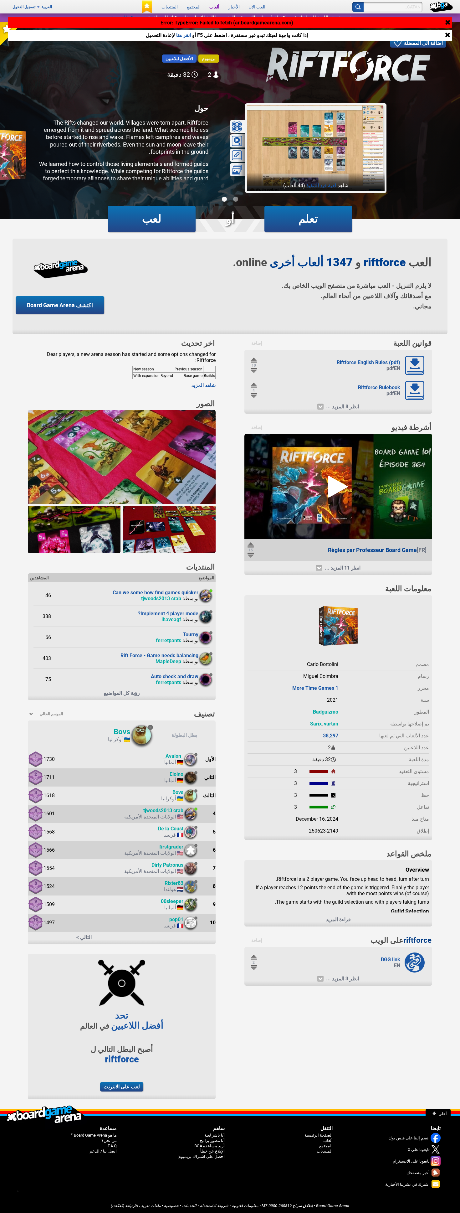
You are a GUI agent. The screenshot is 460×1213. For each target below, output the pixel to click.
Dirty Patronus (167, 865)
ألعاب (214, 6)
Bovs (122, 731)
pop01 (176, 919)
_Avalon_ (173, 756)
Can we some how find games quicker (155, 593)
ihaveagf (171, 619)
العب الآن (256, 6)
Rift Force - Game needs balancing (159, 655)
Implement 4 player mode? (168, 614)
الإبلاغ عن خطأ (212, 1151)
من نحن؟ (109, 1140)
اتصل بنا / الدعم (103, 1151)
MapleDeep (168, 661)
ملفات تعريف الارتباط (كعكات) (136, 1205)
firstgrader (171, 847)
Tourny (190, 634)
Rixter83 (174, 883)
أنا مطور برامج (212, 1140)
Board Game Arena (332, 1205)
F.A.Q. (112, 1145)
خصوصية (171, 1205)
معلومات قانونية (245, 1205)
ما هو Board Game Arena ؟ (94, 1135)
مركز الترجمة (125, 18)
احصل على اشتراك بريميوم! (201, 1156)
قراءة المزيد (338, 919)
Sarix (316, 724)
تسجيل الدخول (24, 7)
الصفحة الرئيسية (318, 1135)
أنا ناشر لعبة (214, 1135)
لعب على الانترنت (122, 1087)
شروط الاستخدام (214, 1205)
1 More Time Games (315, 688)
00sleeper (172, 901)
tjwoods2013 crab (161, 598)
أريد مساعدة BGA (209, 1145)
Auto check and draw (174, 676)
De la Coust (170, 829)
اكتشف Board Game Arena (60, 305)
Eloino (176, 774)
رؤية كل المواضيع (122, 693)
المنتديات (169, 6)
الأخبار (234, 6)
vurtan (331, 724)
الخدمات (189, 1205)
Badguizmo (325, 712)
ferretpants (168, 640)
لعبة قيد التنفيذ (321, 185)
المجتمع (194, 6)
